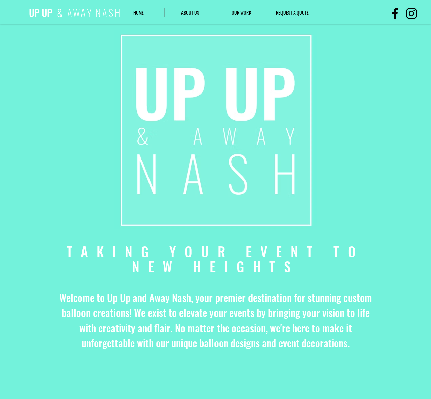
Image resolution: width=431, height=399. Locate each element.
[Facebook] (395, 13)
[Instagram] (411, 13)
